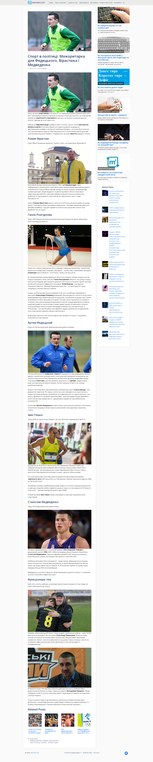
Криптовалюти (84, 2)
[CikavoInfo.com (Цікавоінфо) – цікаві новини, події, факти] (36, 2)
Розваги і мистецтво (106, 2)
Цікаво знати (34, 739)
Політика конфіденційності (72, 753)
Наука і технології (60, 2)
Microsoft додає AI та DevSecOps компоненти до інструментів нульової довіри (116, 222)
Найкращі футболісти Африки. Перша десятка (44, 740)
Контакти (96, 753)
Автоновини (94, 2)
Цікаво (51, 2)
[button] (123, 2)
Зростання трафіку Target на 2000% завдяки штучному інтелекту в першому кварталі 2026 (117, 322)
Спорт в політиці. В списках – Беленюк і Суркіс (44, 742)
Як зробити (117, 2)
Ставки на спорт (73, 2)
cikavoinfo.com (34, 753)
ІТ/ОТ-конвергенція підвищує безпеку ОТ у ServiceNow (117, 210)
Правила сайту (87, 753)
